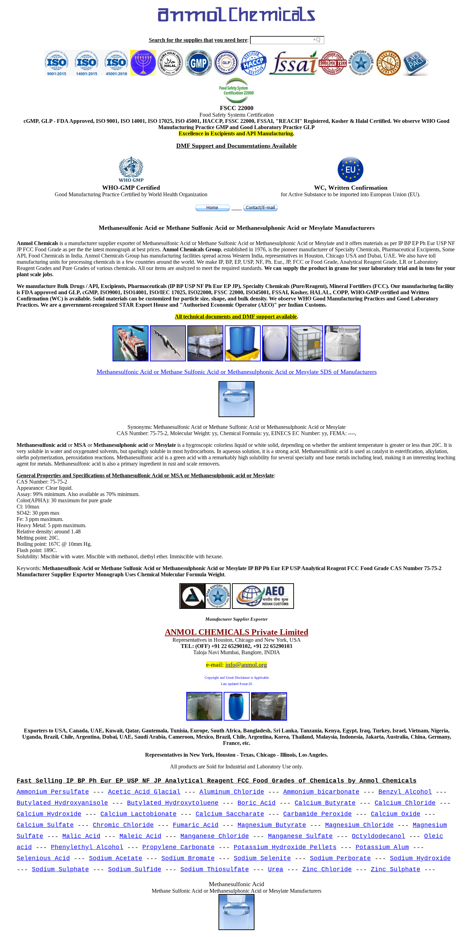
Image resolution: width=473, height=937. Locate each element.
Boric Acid (257, 803)
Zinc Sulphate (395, 869)
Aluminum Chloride (231, 792)
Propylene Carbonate (178, 847)
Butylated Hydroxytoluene (172, 803)
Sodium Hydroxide (420, 858)
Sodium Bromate (188, 858)
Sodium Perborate (340, 858)
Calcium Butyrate (325, 803)
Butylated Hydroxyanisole (62, 803)
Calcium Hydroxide (49, 814)
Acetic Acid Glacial (144, 792)
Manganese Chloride (214, 836)
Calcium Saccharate (230, 814)
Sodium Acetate (115, 858)
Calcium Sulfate (45, 825)
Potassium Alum (382, 847)
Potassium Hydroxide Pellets (285, 847)
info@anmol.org (246, 664)
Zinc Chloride (327, 869)
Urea (275, 869)
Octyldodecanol (378, 836)
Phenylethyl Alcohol (87, 847)
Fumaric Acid (195, 825)
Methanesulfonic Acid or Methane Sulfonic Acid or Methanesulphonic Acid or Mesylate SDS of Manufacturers (237, 371)
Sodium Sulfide (134, 869)
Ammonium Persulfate (53, 792)
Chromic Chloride (123, 825)
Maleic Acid (140, 836)
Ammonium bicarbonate (321, 792)
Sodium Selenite (262, 858)
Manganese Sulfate (300, 836)
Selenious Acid (43, 858)
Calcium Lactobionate (138, 814)
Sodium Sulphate (60, 869)
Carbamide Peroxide (317, 814)
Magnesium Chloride (359, 825)
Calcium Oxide (395, 814)
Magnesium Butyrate (272, 825)
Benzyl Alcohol (405, 792)
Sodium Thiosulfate (214, 869)
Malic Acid (81, 836)
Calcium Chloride (405, 803)
